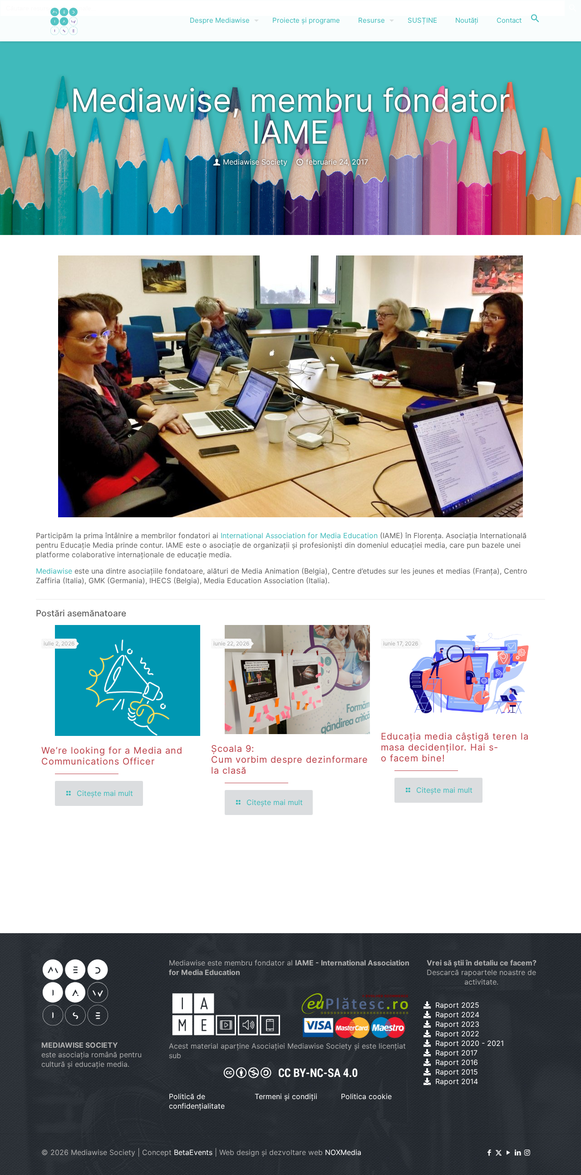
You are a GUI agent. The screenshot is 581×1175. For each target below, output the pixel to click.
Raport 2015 (456, 1071)
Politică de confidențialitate (197, 1101)
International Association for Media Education (299, 535)
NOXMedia (343, 1152)
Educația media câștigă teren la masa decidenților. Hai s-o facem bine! (455, 747)
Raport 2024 (457, 1014)
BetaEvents (193, 1152)
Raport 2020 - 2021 (469, 1043)
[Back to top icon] (537, 1156)
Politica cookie (366, 1096)
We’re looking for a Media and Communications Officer (111, 756)
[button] (535, 20)
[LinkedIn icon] (517, 1152)
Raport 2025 (457, 1005)
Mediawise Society (255, 161)
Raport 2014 (456, 1081)
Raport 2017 (456, 1052)
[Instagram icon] (527, 1152)
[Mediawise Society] (64, 20)
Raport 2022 (457, 1033)
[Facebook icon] (489, 1152)
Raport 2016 (456, 1062)
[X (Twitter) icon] (498, 1152)
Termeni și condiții (286, 1096)
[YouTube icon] (508, 1152)
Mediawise (54, 570)
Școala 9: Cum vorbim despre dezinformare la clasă (289, 759)
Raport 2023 (457, 1024)
